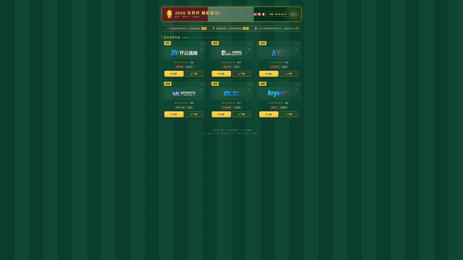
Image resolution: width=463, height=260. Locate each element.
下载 (195, 73)
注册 (175, 73)
